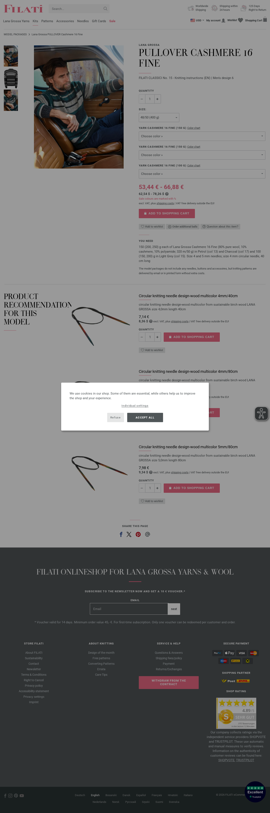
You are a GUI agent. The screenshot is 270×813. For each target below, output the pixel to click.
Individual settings (135, 405)
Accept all (145, 417)
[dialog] (135, 406)
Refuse (115, 417)
